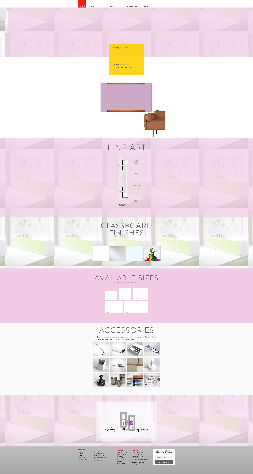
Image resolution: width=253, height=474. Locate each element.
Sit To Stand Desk (99, 455)
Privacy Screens (98, 451)
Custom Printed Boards (101, 458)
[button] (100, 253)
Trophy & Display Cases (100, 457)
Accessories (97, 460)
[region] (126, 59)
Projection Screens (99, 453)
